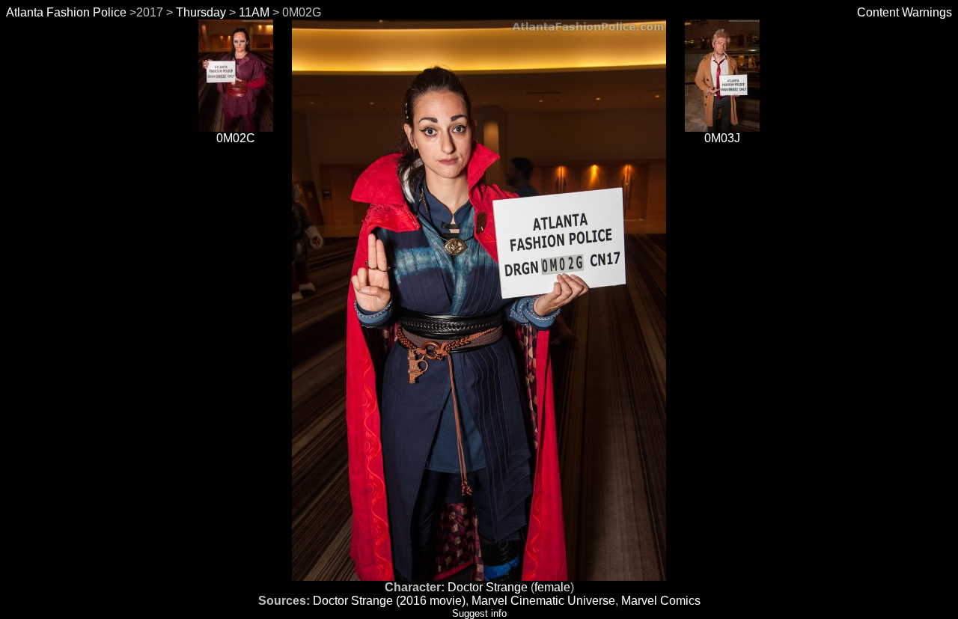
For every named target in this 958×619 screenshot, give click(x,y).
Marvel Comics (661, 600)
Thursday (201, 12)
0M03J (722, 138)
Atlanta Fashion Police (66, 12)
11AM (254, 12)
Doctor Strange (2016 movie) (389, 600)
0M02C (235, 138)
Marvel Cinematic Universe (543, 600)
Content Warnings (904, 12)
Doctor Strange (488, 587)
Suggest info (479, 613)
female (552, 587)
